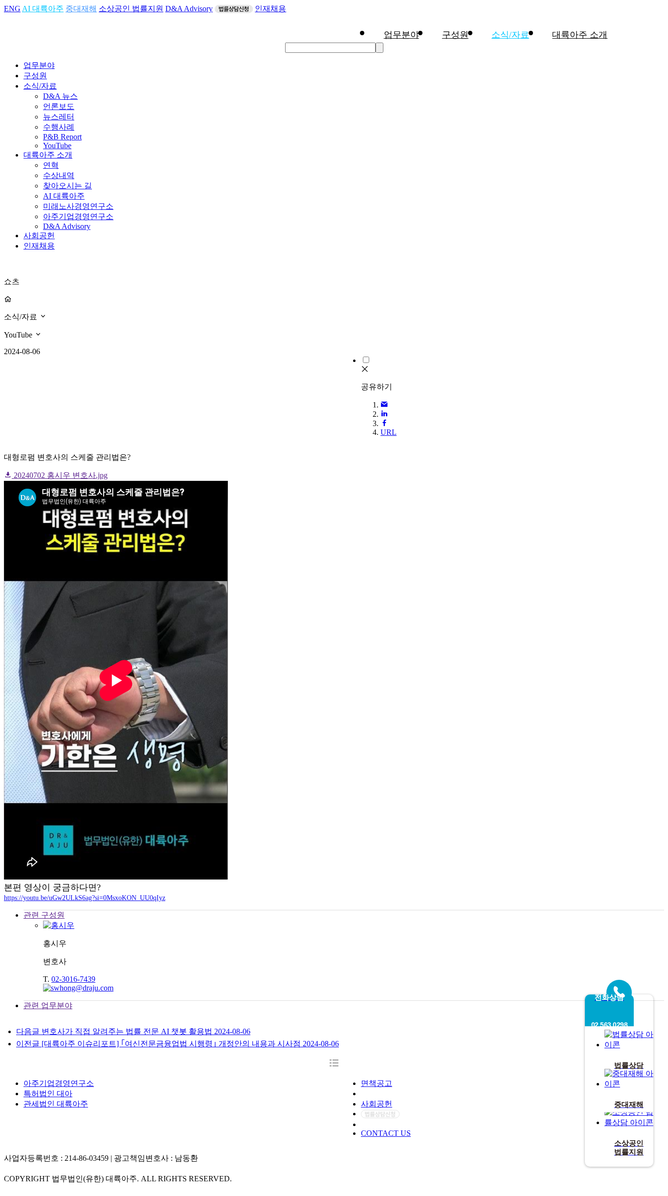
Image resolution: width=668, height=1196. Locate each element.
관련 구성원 (44, 915)
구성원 (455, 35)
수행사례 (58, 127)
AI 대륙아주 (43, 8)
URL (388, 432)
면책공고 (376, 1083)
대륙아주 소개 (579, 35)
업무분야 (401, 35)
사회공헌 (39, 235)
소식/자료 (510, 35)
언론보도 (58, 106)
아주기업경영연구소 (78, 216)
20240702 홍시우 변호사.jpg (60, 475)
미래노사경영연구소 (78, 206)
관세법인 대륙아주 (55, 1104)
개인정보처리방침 (392, 1093)
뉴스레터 (58, 117)
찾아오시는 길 (67, 185)
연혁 (51, 165)
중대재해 (81, 8)
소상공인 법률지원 (131, 8)
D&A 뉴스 (60, 96)
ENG (12, 8)
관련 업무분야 (47, 1005)
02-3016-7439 (73, 979)
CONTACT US (386, 1133)
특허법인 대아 (47, 1093)
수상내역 (58, 175)
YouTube (57, 145)
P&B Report (62, 137)
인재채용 (270, 8)
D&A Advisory (189, 8)
